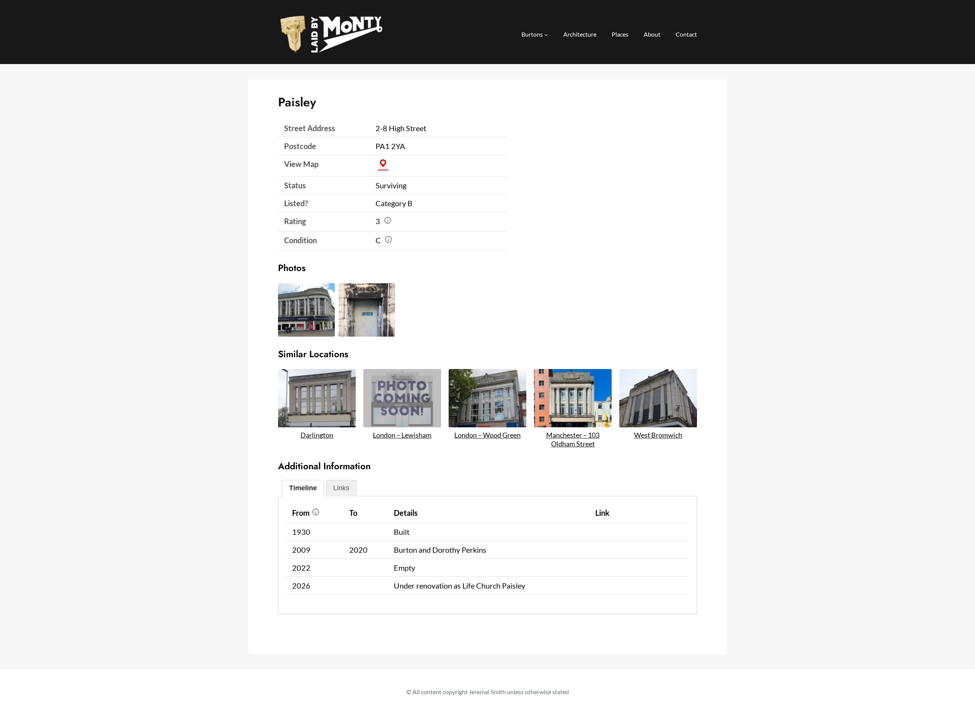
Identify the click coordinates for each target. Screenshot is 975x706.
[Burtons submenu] (546, 35)
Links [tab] (341, 488)
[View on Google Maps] (383, 163)
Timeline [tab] (303, 488)
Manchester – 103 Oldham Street (572, 439)
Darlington (316, 435)
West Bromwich (658, 435)
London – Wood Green (487, 435)
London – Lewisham (402, 435)
